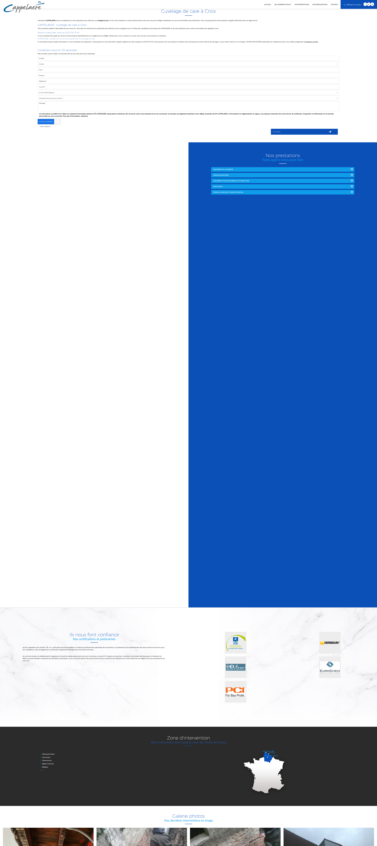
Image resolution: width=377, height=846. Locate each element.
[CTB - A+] (235, 642)
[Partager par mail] (372, 4)
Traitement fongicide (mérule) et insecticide (231, 181)
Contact (334, 4)
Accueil (267, 4)
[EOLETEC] (235, 667)
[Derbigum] (330, 642)
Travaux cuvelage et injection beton (228, 192)
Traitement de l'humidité (223, 169)
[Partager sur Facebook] (365, 4)
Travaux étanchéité (221, 175)
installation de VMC (311, 42)
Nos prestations (302, 4)
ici (87, 116)
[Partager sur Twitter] (369, 4)
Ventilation (218, 186)
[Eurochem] (330, 667)
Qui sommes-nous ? (282, 4)
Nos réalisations (319, 4)
